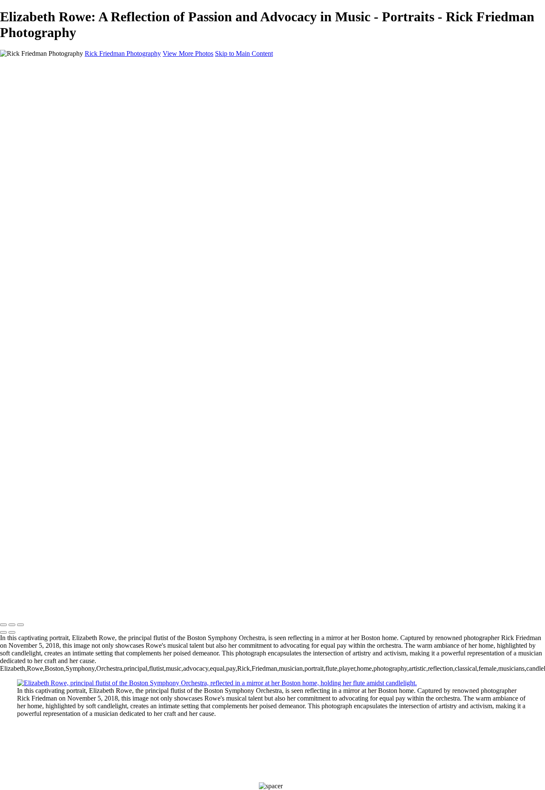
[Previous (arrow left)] (3, 632)
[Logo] (41, 607)
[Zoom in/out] (20, 624)
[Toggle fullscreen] (12, 624)
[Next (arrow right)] (12, 632)
